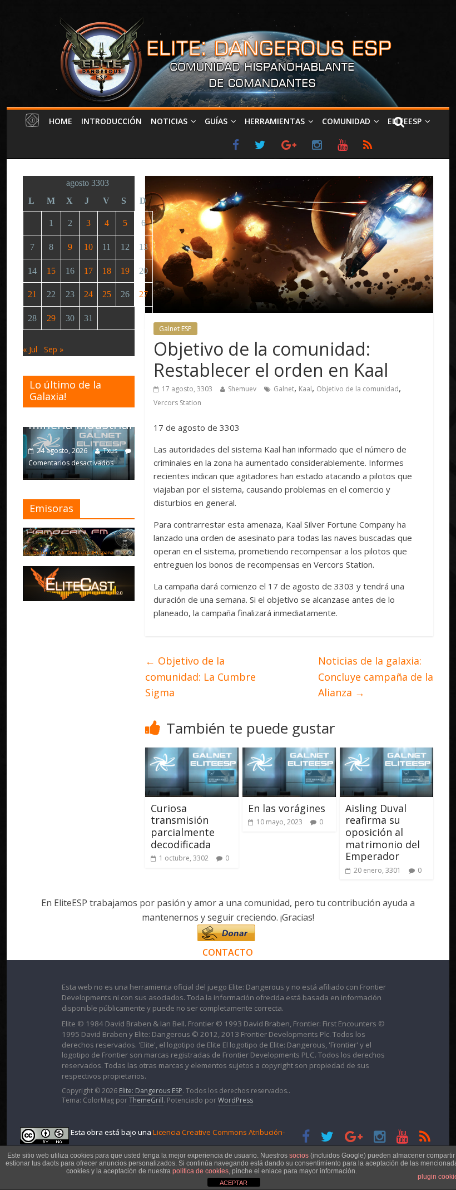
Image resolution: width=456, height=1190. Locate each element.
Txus (110, 450)
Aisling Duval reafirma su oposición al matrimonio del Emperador (382, 832)
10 (88, 247)
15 (51, 271)
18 (106, 271)
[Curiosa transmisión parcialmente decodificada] (192, 754)
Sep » (53, 349)
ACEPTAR (233, 1182)
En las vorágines (286, 808)
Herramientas (275, 121)
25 (106, 294)
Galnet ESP (175, 328)
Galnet (284, 389)
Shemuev (242, 389)
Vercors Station (177, 402)
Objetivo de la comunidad (357, 389)
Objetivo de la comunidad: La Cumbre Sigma (200, 677)
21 (32, 294)
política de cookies (200, 1171)
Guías (216, 121)
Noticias (169, 121)
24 (88, 294)
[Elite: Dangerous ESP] (228, 19)
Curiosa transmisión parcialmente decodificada (183, 826)
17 (88, 271)
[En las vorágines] (289, 754)
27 (143, 294)
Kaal (305, 389)
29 (51, 318)
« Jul (30, 349)
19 (125, 271)
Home (60, 121)
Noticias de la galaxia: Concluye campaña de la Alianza (375, 677)
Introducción (111, 121)
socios (299, 1155)
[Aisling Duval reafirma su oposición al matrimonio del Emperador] (386, 754)
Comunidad (346, 121)
